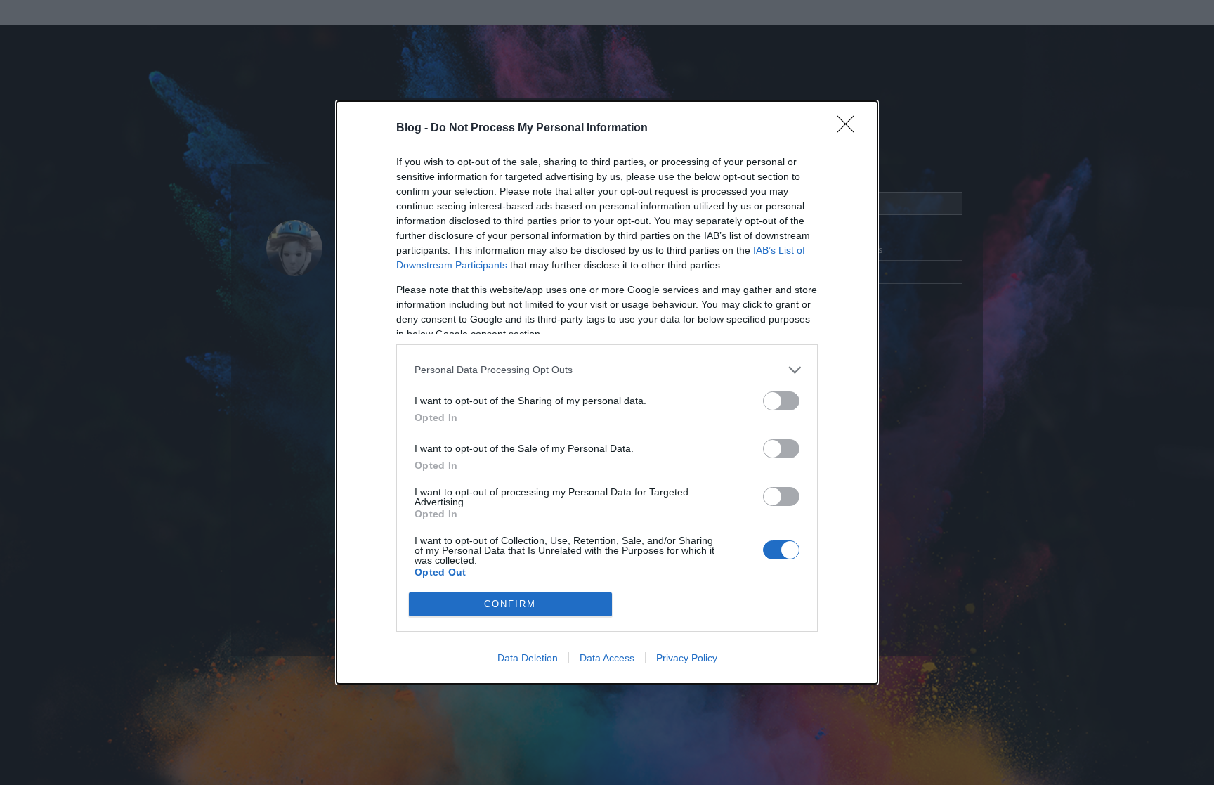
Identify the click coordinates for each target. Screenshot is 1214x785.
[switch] (781, 400)
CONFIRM (510, 604)
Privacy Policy (686, 657)
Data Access (607, 657)
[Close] (850, 128)
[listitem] (607, 370)
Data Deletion (527, 657)
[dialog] (607, 392)
